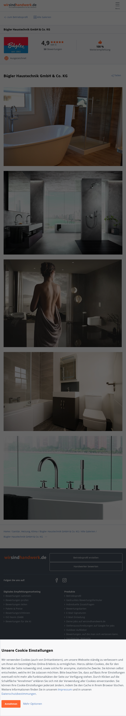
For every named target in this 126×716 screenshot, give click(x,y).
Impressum (65, 689)
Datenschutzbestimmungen (18, 694)
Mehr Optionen (32, 704)
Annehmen (11, 703)
